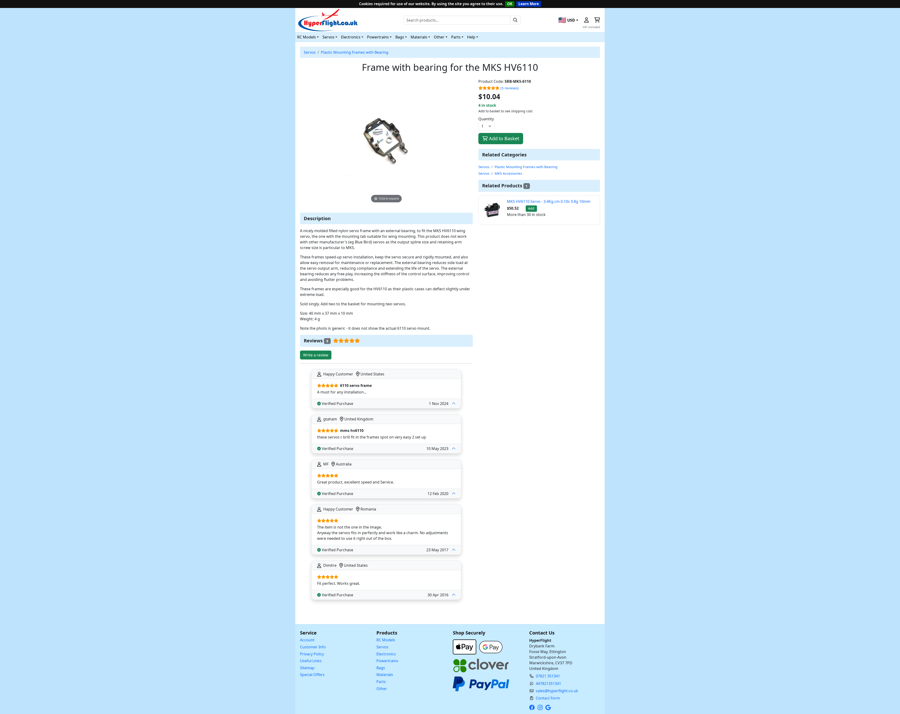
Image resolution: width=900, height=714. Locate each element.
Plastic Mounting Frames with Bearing (354, 52)
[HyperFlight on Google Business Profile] (549, 707)
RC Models (385, 639)
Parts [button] (456, 37)
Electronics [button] (350, 37)
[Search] (515, 20)
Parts (381, 681)
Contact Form (548, 698)
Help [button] (471, 37)
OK (509, 3)
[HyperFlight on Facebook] (533, 707)
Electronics (386, 654)
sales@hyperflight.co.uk (557, 690)
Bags (380, 667)
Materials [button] (419, 37)
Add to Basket (503, 138)
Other (381, 688)
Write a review (315, 355)
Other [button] (439, 37)
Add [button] (531, 208)
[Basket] (597, 20)
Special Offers (312, 674)
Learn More (528, 3)
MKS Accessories (508, 173)
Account (307, 639)
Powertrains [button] (378, 37)
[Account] (586, 20)
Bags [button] (399, 37)
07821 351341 (548, 676)
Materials (384, 674)
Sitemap (307, 667)
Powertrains (387, 660)
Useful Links (311, 660)
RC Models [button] (306, 37)
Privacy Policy (312, 654)
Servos (310, 52)
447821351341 (548, 683)
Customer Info (313, 647)
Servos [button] (328, 37)
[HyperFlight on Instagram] (541, 707)
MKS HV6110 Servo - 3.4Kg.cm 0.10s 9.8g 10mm (548, 201)
